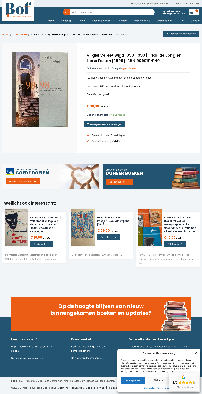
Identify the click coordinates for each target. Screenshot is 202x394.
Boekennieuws (142, 20)
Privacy (101, 387)
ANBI (181, 20)
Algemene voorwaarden (70, 387)
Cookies (90, 387)
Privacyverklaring (165, 388)
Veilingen (122, 20)
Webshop (66, 20)
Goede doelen (164, 20)
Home (51, 20)
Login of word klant (176, 13)
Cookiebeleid (149, 388)
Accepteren (133, 380)
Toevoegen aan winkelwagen (104, 124)
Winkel (82, 20)
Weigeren (159, 380)
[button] (195, 353)
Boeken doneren (101, 20)
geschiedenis (19, 34)
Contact (195, 20)
